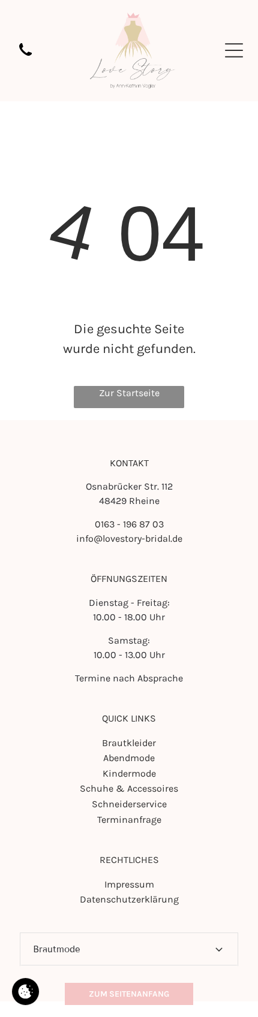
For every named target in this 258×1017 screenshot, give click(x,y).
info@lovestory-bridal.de (129, 538)
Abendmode (129, 757)
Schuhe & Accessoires (129, 788)
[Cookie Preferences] (25, 991)
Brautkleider (129, 743)
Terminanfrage (129, 819)
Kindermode (129, 773)
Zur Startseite (129, 393)
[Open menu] (234, 50)
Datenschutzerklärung (129, 899)
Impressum (129, 884)
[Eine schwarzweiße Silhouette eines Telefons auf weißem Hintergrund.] (25, 56)
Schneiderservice (129, 804)
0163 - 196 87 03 (129, 524)
